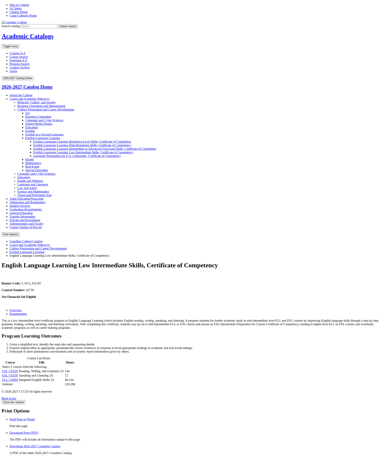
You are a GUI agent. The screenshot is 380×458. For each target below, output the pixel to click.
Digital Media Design (38, 123)
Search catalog (11, 26)
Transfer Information (22, 216)
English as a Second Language (44, 134)
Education (31, 127)
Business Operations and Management (41, 106)
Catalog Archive (20, 67)
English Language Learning (42, 138)
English (30, 131)
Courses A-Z (18, 53)
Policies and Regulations (25, 220)
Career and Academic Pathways (29, 98)
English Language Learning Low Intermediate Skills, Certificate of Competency (83, 152)
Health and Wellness (30, 181)
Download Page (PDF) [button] (24, 432)
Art (27, 113)
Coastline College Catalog (26, 241)
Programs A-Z (18, 60)
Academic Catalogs (27, 36)
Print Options (10, 234)
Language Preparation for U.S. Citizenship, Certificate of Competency (77, 156)
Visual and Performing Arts (34, 195)
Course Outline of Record (26, 227)
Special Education (36, 170)
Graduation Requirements (26, 209)
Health (29, 159)
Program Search (19, 64)
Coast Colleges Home (23, 15)
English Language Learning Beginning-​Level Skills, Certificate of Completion (82, 141)
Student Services (20, 205)
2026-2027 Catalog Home (27, 86)
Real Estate (32, 166)
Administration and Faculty (27, 223)
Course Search (19, 56)
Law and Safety (27, 188)
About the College (21, 95)
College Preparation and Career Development (45, 109)
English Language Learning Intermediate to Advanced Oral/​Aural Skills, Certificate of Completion (94, 148)
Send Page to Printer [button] (22, 419)
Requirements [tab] (18, 314)
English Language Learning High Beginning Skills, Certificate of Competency (82, 145)
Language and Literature (32, 184)
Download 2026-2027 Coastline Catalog (35, 446)
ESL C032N (10, 371)
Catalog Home (19, 12)
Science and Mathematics (33, 191)
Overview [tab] (16, 310)
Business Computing (38, 116)
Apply (13, 71)
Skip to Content (19, 5)
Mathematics (33, 163)
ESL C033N (10, 375)
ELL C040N (10, 380)
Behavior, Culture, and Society (36, 102)
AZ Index (16, 8)
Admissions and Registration (27, 202)
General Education (21, 213)
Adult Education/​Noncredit (26, 198)
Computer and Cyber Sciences (44, 120)
